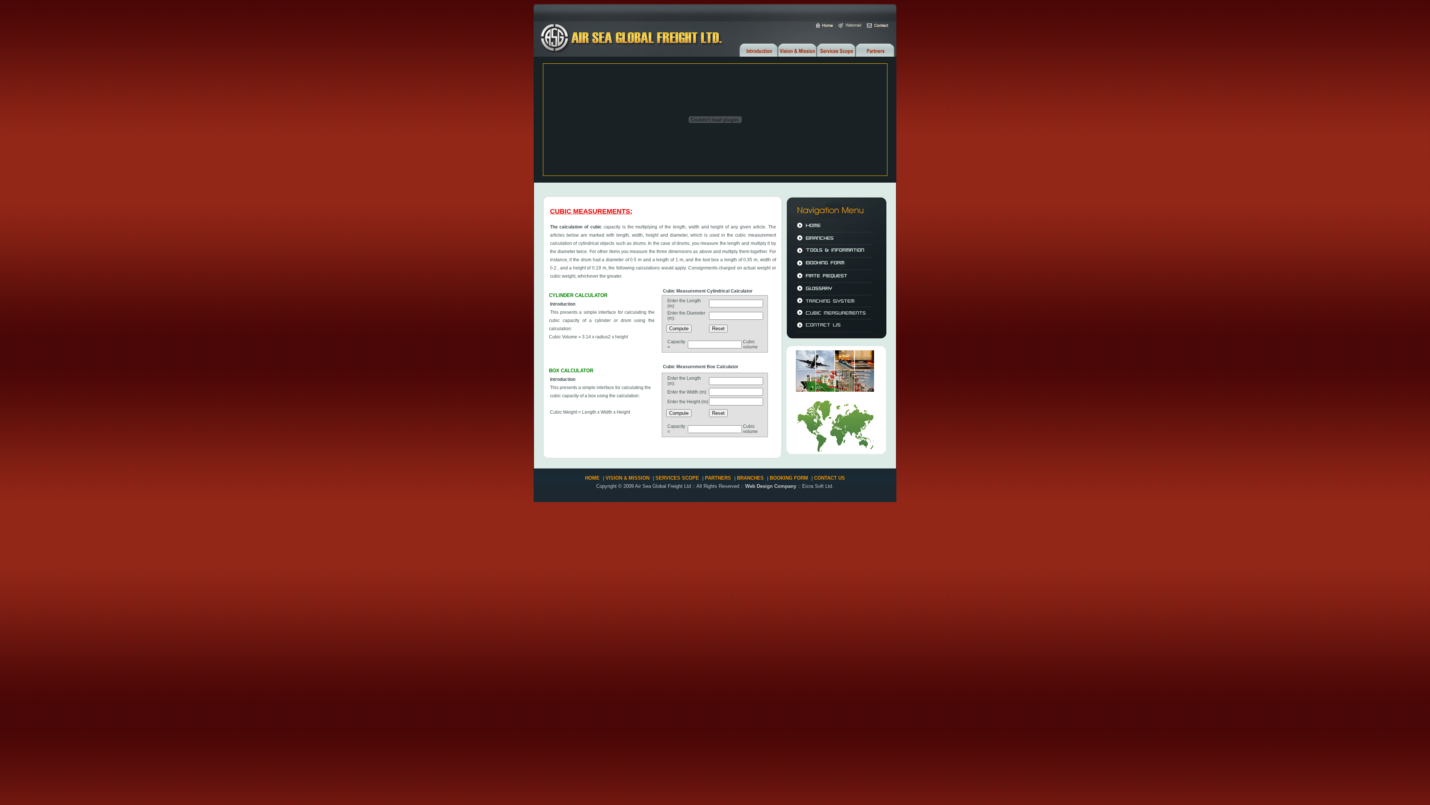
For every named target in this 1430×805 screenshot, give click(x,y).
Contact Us (829, 478)
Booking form (789, 478)
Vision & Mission (628, 478)
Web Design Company (771, 486)
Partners (718, 478)
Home (592, 478)
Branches (750, 478)
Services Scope (677, 478)
